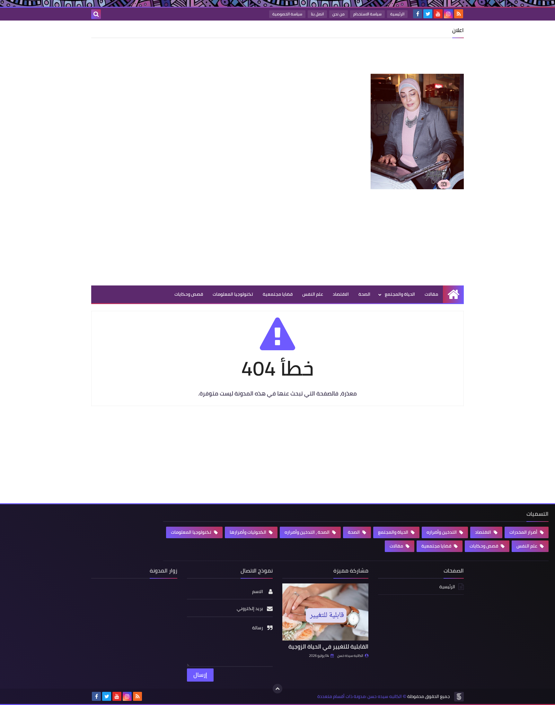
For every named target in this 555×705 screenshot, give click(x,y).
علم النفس (312, 294)
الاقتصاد (341, 294)
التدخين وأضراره (442, 532)
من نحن (338, 14)
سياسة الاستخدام (367, 14)
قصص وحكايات (188, 294)
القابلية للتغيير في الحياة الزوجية (328, 646)
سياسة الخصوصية (287, 14)
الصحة (364, 294)
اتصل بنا (317, 14)
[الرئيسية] (453, 294)
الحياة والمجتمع (400, 294)
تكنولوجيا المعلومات (233, 294)
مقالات (431, 294)
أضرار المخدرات (523, 532)
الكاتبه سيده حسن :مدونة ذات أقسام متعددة (359, 696)
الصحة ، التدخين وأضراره (307, 532)
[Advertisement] (347, 57)
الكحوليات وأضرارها (248, 532)
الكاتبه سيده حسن (350, 655)
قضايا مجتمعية (278, 294)
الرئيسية (397, 14)
